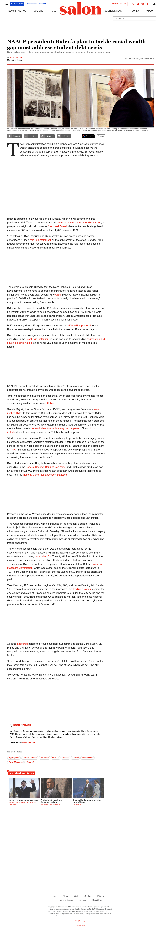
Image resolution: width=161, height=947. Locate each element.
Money (135, 11)
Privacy (100, 896)
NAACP (55, 758)
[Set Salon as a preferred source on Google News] (88, 136)
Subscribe (17, 4)
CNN (58, 295)
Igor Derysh (16, 57)
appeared (22, 644)
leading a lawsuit (82, 589)
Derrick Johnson (29, 758)
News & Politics (17, 11)
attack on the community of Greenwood (79, 223)
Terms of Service (66, 900)
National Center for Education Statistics (45, 475)
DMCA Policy (80, 925)
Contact (87, 896)
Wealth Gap (31, 762)
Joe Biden (44, 758)
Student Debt (87, 758)
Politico (51, 403)
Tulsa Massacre (15, 762)
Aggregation (13, 758)
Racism (75, 758)
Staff (76, 896)
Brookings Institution (37, 339)
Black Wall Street (57, 226)
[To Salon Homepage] (80, 8)
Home (54, 896)
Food (53, 11)
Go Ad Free (97, 900)
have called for (43, 556)
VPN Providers (80, 921)
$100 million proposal (79, 326)
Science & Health (114, 11)
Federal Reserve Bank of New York (45, 467)
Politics (65, 758)
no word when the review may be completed (55, 428)
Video (149, 11)
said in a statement (40, 240)
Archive (82, 900)
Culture (38, 11)
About (65, 896)
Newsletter (119, 4)
